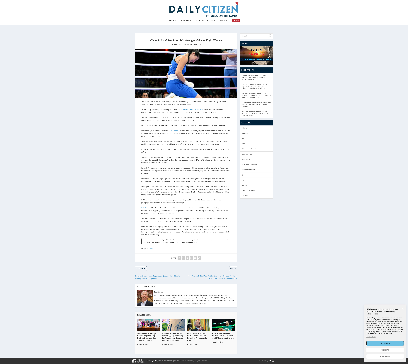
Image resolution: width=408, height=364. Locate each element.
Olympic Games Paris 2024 (193, 109)
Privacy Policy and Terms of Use (159, 361)
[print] (199, 258)
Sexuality (245, 196)
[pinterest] (187, 258)
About (222, 20)
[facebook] (179, 258)
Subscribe (172, 20)
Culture (198, 44)
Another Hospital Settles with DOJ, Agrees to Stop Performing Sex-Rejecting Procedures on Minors (254, 86)
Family (244, 144)
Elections (245, 138)
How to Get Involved (249, 170)
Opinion (244, 185)
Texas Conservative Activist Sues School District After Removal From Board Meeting (256, 104)
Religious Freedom (248, 191)
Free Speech (246, 159)
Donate (235, 20)
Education (245, 133)
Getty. (152, 248)
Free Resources (247, 154)
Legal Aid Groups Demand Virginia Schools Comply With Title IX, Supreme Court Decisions (256, 113)
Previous (142, 268)
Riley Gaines (173, 131)
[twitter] (183, 258)
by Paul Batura (177, 44)
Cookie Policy (263, 361)
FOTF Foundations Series (251, 149)
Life (243, 175)
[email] (195, 258)
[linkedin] (191, 258)
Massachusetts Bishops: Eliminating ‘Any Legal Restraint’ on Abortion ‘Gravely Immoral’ (255, 77)
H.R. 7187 (145, 208)
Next (232, 268)
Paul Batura (158, 292)
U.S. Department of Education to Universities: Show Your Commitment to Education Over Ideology (256, 95)
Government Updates (249, 164)
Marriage (245, 180)
